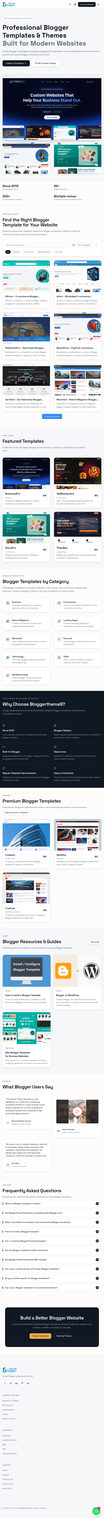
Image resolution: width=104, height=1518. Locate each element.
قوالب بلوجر (58, 252)
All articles (95, 942)
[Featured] (26, 473)
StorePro (10, 548)
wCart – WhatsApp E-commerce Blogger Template (73, 296)
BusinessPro (12, 493)
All (8, 252)
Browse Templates (40, 1336)
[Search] (8, 245)
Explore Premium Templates (16, 812)
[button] (5, 1383)
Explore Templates (15, 63)
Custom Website (87, 4)
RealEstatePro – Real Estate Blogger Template (24, 348)
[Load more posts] (52, 416)
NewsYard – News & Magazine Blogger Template (77, 399)
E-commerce (29, 252)
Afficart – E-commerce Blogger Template (21, 296)
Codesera (10, 854)
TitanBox (62, 548)
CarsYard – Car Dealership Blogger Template (23, 399)
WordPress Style (44, 252)
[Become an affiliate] (75, 4)
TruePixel (10, 908)
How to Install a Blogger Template (22, 995)
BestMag (61, 854)
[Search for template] (70, 4)
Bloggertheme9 (26, 1508)
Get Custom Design (46, 63)
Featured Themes (63, 1336)
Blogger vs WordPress (67, 995)
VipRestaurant (65, 493)
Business (16, 252)
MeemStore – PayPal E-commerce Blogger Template (74, 348)
